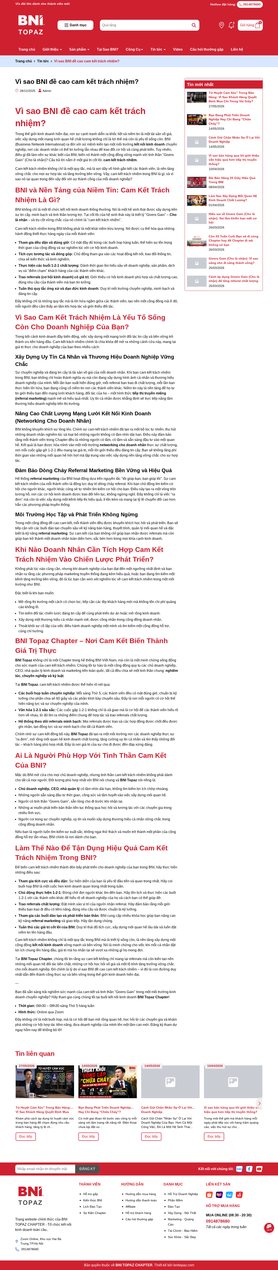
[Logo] (43, 1196)
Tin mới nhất (200, 84)
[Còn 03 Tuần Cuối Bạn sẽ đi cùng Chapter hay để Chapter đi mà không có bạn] (197, 240)
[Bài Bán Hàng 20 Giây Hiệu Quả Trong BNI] (197, 182)
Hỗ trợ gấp (90, 1194)
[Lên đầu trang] (269, 1244)
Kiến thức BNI (92, 1200)
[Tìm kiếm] (194, 25)
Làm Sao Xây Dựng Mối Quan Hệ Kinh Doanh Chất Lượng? (233, 198)
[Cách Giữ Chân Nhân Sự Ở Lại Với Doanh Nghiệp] (197, 142)
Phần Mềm (175, 1200)
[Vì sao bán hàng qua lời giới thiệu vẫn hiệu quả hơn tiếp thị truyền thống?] (197, 160)
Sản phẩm (78, 49)
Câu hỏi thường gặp (206, 49)
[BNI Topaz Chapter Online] (31, 25)
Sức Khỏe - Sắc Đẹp (182, 1237)
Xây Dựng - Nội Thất (182, 1213)
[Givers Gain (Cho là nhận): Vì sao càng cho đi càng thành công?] (197, 263)
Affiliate (131, 1206)
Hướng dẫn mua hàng (141, 1194)
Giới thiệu (51, 49)
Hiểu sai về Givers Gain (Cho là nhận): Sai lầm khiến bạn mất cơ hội (233, 218)
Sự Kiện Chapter (94, 1213)
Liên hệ (237, 49)
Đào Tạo (174, 1206)
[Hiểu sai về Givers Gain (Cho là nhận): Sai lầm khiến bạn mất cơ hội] (197, 218)
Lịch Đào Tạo (92, 1206)
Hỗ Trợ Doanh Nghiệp (183, 1194)
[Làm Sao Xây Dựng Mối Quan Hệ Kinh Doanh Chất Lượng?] (197, 200)
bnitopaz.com (184, 1265)
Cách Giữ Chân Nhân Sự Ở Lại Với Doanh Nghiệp (234, 140)
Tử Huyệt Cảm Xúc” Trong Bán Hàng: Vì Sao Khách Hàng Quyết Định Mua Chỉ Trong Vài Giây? (233, 97)
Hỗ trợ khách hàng (138, 1213)
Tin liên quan (35, 1053)
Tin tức (157, 49)
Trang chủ (26, 49)
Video (178, 49)
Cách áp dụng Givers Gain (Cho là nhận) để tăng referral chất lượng (234, 279)
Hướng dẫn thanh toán (141, 1200)
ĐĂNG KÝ (87, 1169)
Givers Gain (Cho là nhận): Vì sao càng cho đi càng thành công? (233, 261)
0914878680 (251, 4)
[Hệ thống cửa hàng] (221, 25)
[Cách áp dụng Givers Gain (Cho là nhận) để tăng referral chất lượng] (197, 281)
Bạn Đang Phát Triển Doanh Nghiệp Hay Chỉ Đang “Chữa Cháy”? (230, 119)
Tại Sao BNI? (107, 49)
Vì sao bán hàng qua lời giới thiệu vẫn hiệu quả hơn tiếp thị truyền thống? (234, 160)
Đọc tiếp (25, 1136)
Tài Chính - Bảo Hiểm (183, 1230)
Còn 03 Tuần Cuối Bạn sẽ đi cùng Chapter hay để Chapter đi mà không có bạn (233, 241)
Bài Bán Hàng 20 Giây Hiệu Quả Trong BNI (232, 180)
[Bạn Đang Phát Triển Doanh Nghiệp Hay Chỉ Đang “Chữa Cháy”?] (197, 119)
